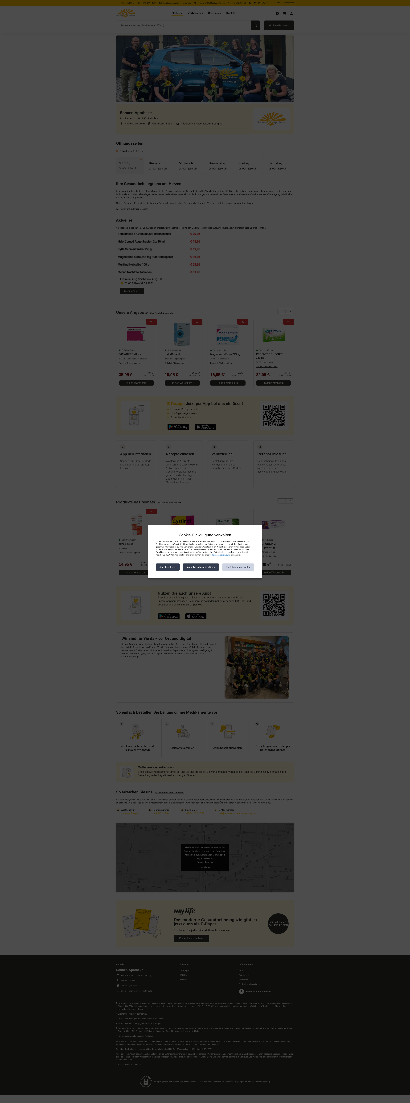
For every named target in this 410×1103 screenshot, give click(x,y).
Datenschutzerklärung (221, 555)
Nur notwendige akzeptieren (200, 567)
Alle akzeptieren (168, 567)
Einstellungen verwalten (238, 567)
